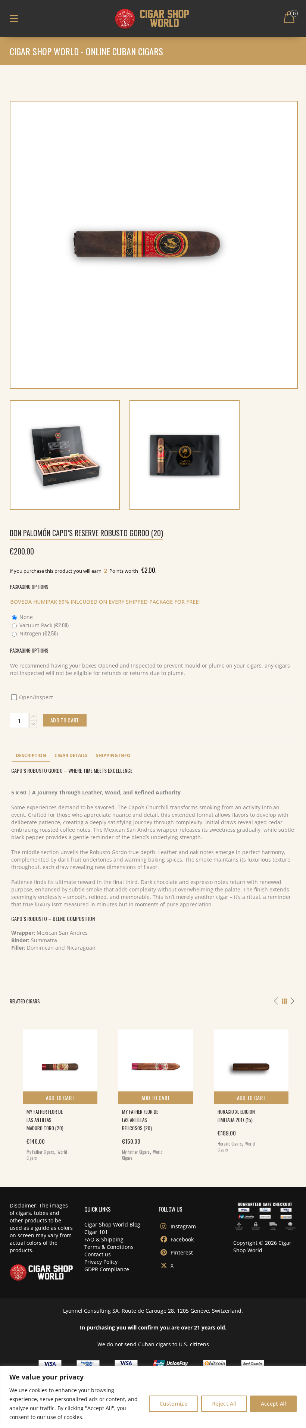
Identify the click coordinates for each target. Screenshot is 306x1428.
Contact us (97, 1254)
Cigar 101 (96, 1231)
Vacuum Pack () (43, 625)
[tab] (31, 756)
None (25, 617)
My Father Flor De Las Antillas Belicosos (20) (140, 1120)
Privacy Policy (101, 1261)
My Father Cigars (40, 1152)
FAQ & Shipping (104, 1239)
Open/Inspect (35, 697)
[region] (153, 1397)
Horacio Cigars (230, 1144)
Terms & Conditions (109, 1246)
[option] (57, 1093)
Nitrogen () (38, 633)
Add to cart (60, 1098)
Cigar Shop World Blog (112, 1224)
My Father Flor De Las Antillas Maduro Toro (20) (44, 1120)
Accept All (273, 1403)
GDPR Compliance (106, 1269)
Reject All (224, 1403)
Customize (173, 1403)
